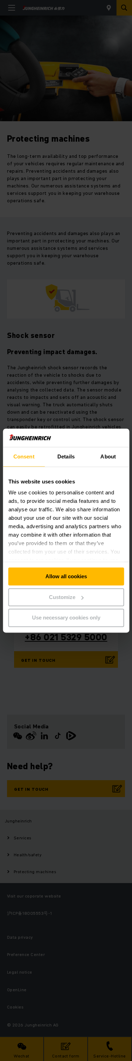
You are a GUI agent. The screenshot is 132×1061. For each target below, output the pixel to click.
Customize (62, 597)
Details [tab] (66, 456)
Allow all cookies (66, 576)
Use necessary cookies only (66, 618)
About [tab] (108, 456)
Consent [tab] (23, 456)
